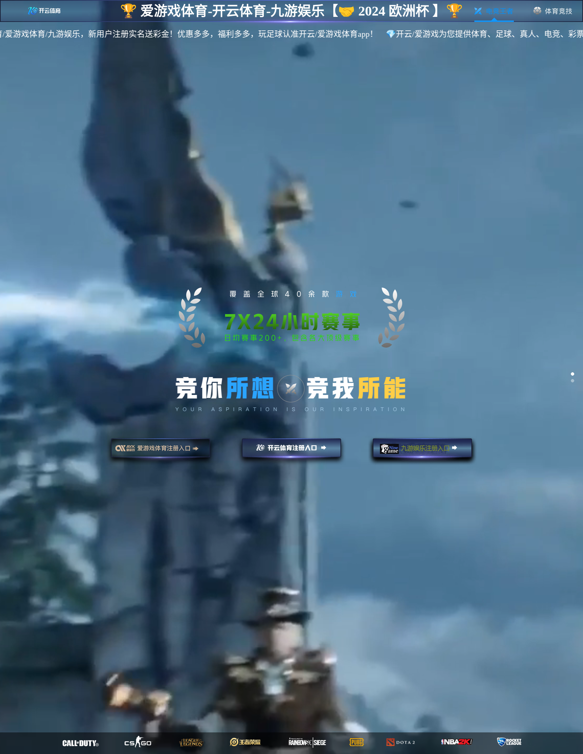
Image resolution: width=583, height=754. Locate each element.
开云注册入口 (291, 450)
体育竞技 (553, 11)
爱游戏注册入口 (160, 450)
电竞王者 (494, 11)
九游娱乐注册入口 (422, 450)
